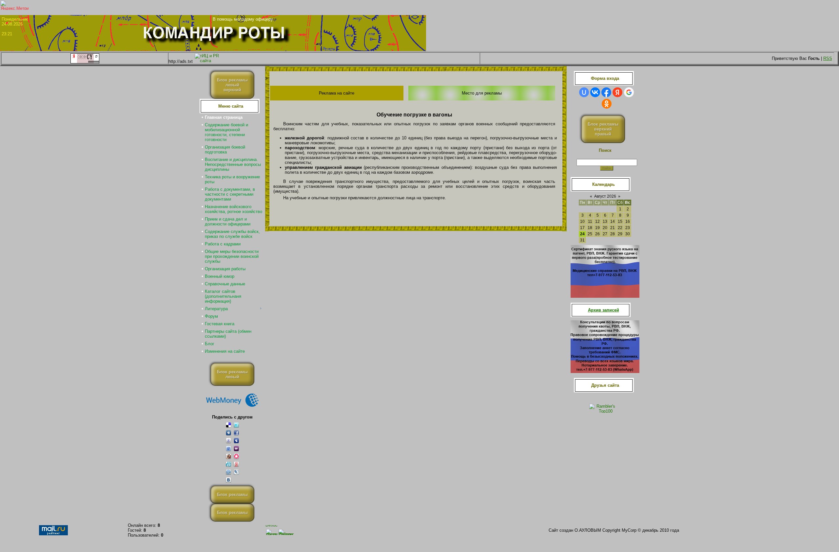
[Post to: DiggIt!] (228, 432)
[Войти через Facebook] (606, 92)
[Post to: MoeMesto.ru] (228, 464)
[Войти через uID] (584, 92)
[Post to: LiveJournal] (236, 472)
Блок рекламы (232, 494)
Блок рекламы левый (232, 374)
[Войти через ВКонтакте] (595, 92)
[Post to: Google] (228, 440)
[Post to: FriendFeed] (228, 448)
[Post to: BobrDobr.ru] (228, 456)
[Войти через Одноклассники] (607, 104)
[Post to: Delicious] (228, 424)
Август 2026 (605, 196)
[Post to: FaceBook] (236, 432)
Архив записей (603, 310)
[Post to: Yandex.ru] (236, 464)
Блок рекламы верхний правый (603, 129)
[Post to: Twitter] (236, 424)
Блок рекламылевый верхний (232, 85)
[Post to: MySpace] (236, 440)
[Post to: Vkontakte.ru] (228, 479)
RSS (827, 58)
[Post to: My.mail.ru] (228, 472)
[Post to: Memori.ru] (236, 456)
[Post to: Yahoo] (236, 448)
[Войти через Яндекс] (617, 92)
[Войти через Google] (629, 92)
